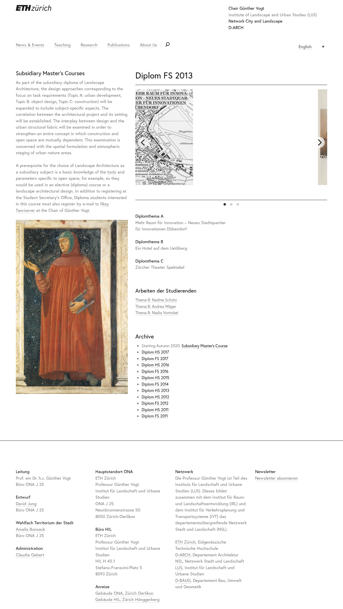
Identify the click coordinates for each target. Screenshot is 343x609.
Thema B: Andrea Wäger (155, 306)
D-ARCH (236, 27)
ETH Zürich (185, 542)
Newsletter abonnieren (276, 478)
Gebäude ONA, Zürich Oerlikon (124, 593)
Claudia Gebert (30, 555)
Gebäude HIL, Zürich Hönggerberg (127, 599)
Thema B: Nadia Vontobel (156, 312)
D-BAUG (183, 580)
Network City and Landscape (255, 21)
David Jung (26, 503)
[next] (319, 142)
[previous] (143, 142)
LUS (178, 567)
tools (111, 172)
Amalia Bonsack (30, 529)
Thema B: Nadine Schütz (156, 299)
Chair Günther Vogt (246, 8)
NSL (179, 561)
